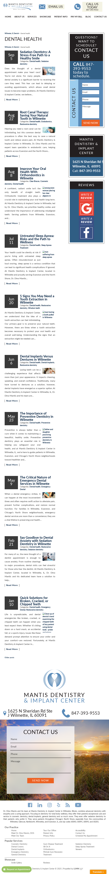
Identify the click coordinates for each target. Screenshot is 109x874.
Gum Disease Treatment (53, 844)
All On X (46, 847)
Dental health (35, 61)
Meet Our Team (17, 836)
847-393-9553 (89, 171)
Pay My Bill (76, 17)
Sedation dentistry (35, 550)
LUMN (76, 869)
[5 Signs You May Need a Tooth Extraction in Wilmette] (49, 315)
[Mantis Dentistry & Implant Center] (17, 6)
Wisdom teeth (34, 308)
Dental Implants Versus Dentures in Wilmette (36, 358)
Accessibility (80, 831)
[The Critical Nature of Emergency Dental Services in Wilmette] (49, 495)
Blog (88, 17)
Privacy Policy (48, 836)
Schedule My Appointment (86, 836)
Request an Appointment (18, 869)
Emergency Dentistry (20, 852)
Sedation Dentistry (83, 844)
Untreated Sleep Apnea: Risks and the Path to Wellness (37, 239)
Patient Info (61, 17)
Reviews (46, 863)
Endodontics (46, 122)
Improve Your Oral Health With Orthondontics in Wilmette (33, 173)
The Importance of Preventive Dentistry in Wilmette (36, 417)
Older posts (9, 657)
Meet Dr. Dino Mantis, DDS (22, 833)
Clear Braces (34, 181)
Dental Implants (17, 849)
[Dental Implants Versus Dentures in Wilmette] (49, 371)
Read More (12, 100)
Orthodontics (48, 849)
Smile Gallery (16, 863)
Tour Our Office (49, 831)
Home (8, 17)
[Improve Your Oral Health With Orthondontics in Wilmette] (49, 192)
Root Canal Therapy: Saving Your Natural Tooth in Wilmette (34, 115)
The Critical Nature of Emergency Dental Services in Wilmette (35, 480)
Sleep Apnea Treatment (85, 847)
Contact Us (100, 17)
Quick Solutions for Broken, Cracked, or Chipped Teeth (34, 601)
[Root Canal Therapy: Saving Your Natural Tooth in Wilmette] (49, 130)
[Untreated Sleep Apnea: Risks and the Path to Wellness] (49, 255)
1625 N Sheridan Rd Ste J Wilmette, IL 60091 (30, 713)
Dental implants (47, 363)
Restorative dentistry (28, 124)
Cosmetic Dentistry (19, 844)
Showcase (45, 17)
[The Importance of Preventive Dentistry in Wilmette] (49, 436)
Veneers (79, 849)
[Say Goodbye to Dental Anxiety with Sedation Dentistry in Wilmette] (49, 556)
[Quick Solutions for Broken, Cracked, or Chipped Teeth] (49, 623)
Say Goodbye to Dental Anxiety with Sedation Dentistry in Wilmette (36, 541)
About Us (19, 17)
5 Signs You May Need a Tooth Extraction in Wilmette (37, 299)
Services (32, 17)
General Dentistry (18, 855)
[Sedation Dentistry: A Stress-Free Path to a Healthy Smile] (49, 71)
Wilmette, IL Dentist (12, 33)
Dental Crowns (17, 847)
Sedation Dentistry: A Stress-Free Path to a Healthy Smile (35, 55)
